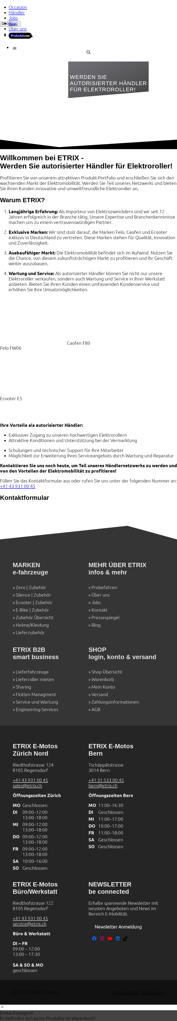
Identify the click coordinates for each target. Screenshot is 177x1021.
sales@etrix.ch (27, 785)
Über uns (18, 28)
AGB (96, 709)
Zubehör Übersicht (35, 617)
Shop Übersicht (107, 672)
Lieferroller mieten (35, 679)
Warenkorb (103, 679)
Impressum (153, 992)
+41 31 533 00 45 (106, 780)
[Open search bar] (88, 52)
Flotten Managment (36, 694)
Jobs (13, 18)
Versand (100, 694)
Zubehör (37, 587)
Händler (17, 12)
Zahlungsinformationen (115, 702)
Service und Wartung (37, 702)
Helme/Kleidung (32, 625)
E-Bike (22, 610)
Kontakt (17, 34)
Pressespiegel (105, 617)
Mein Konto (103, 687)
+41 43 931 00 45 (17, 486)
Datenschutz (126, 992)
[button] (2, 1007)
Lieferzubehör (30, 632)
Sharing (23, 687)
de (14, 48)
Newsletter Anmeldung (118, 926)
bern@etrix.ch (102, 785)
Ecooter (24, 602)
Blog (13, 23)
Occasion (18, 7)
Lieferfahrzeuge (32, 672)
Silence (23, 595)
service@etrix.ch (29, 923)
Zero (20, 587)
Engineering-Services (37, 709)
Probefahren (104, 587)
